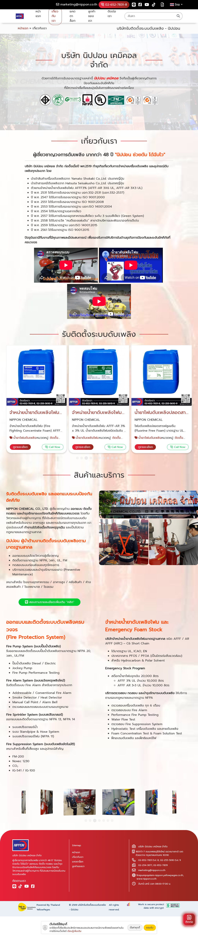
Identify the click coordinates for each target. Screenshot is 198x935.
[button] (77, 458)
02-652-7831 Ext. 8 (148, 860)
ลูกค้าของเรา (91, 16)
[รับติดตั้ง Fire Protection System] (151, 802)
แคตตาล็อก (72, 16)
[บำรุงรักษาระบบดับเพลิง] (148, 527)
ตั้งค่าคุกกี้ (135, 927)
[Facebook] (140, 5)
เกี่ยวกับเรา (55, 16)
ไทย (178, 4)
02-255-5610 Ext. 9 (170, 860)
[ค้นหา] (178, 16)
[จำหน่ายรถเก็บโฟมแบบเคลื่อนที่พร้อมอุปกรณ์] (161, 375)
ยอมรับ (149, 927)
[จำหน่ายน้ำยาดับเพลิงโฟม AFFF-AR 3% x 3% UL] (36, 375)
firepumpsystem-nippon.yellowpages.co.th (160, 875)
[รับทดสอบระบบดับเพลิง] (46, 802)
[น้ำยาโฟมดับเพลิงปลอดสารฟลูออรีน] (99, 375)
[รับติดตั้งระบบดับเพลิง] (79, 802)
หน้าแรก (38, 13)
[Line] (134, 5)
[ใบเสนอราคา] (162, 4)
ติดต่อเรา (112, 13)
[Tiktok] (153, 5)
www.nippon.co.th (146, 878)
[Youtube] (147, 5)
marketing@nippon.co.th (151, 870)
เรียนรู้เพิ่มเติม (74, 931)
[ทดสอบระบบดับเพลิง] (118, 802)
